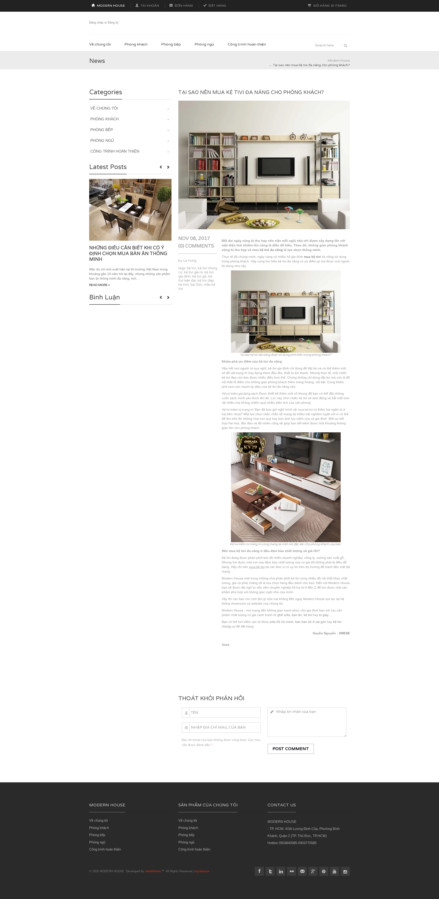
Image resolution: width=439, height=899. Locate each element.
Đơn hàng (183, 6)
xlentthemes (153, 871)
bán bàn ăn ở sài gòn (310, 622)
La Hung (189, 260)
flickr (291, 871)
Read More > (99, 285)
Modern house (110, 6)
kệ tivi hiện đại (195, 278)
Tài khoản (149, 6)
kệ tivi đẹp (206, 280)
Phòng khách (135, 44)
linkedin (280, 871)
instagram (345, 871)
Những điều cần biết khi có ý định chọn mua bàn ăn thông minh (128, 253)
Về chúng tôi (100, 44)
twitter (270, 871)
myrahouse (202, 871)
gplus (313, 871)
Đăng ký (113, 22)
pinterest (323, 871)
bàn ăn (297, 615)
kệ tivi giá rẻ (193, 272)
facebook (259, 871)
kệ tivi (191, 268)
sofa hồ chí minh (281, 622)
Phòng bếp (171, 44)
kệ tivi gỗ (199, 276)
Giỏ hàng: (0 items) (329, 6)
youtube (334, 871)
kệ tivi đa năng (271, 250)
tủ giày (324, 615)
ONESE (344, 633)
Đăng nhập (96, 22)
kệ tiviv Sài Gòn (190, 285)
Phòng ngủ (204, 44)
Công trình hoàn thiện (247, 44)
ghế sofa (283, 615)
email (302, 871)
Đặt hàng (217, 6)
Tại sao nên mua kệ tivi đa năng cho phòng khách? (251, 92)
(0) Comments (196, 246)
